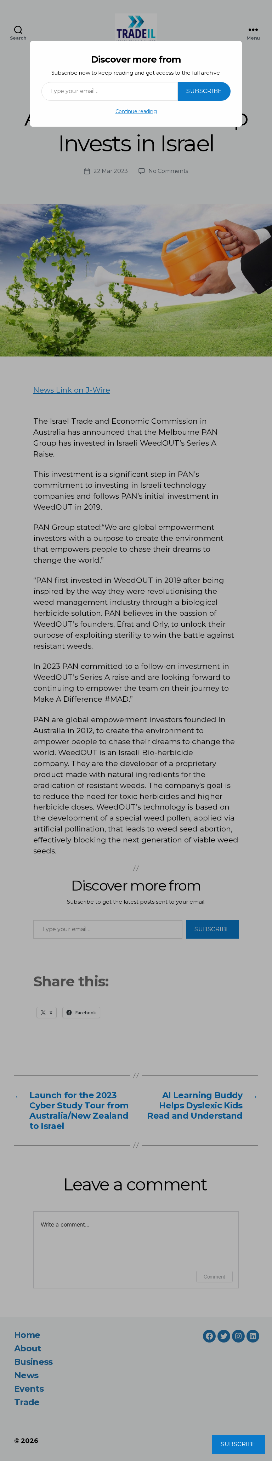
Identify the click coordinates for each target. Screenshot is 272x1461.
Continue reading (136, 111)
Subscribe (204, 91)
